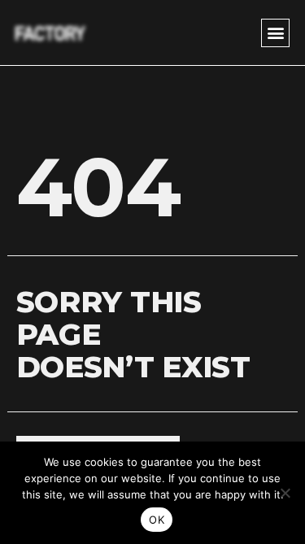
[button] (275, 33)
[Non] (285, 493)
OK (156, 519)
